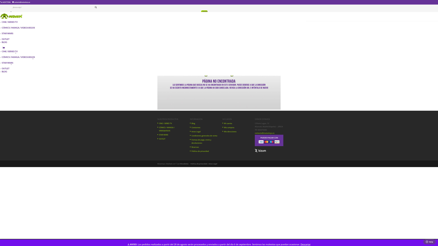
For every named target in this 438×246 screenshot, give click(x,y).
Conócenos (196, 127)
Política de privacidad (200, 151)
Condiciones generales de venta (204, 136)
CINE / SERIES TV (10, 22)
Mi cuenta (228, 123)
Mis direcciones (230, 131)
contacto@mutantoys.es (22, 2)
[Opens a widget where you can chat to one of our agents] (429, 242)
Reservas (195, 147)
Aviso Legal (196, 131)
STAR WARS (7, 33)
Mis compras (229, 127)
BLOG (4, 42)
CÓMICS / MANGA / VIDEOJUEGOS (18, 27)
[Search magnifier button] (95, 7)
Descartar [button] (306, 244)
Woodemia (184, 164)
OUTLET (5, 39)
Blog (193, 123)
